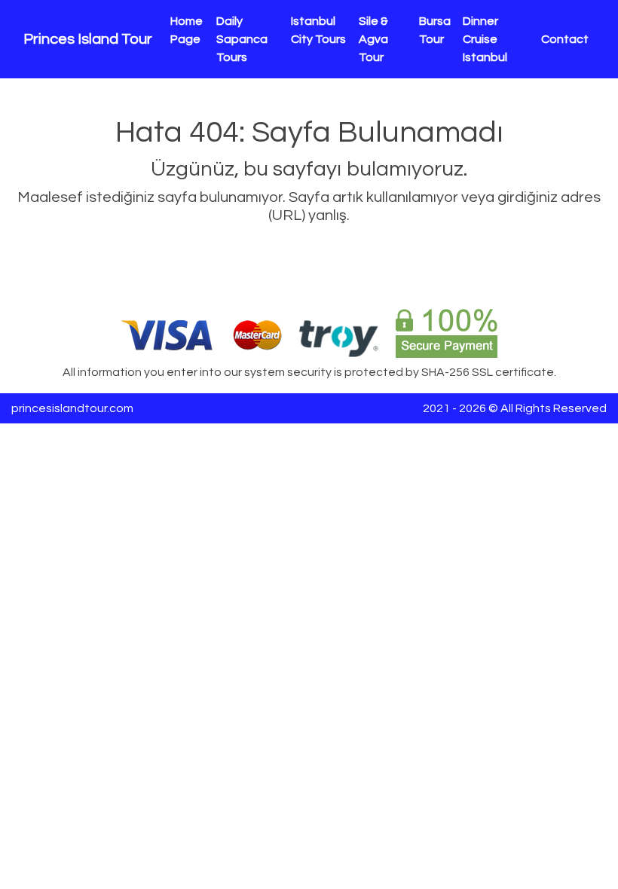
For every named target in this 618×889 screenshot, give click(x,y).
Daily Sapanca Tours (242, 39)
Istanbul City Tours (318, 30)
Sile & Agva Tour (373, 39)
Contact (565, 39)
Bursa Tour (435, 30)
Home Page (186, 30)
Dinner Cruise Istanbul (485, 39)
